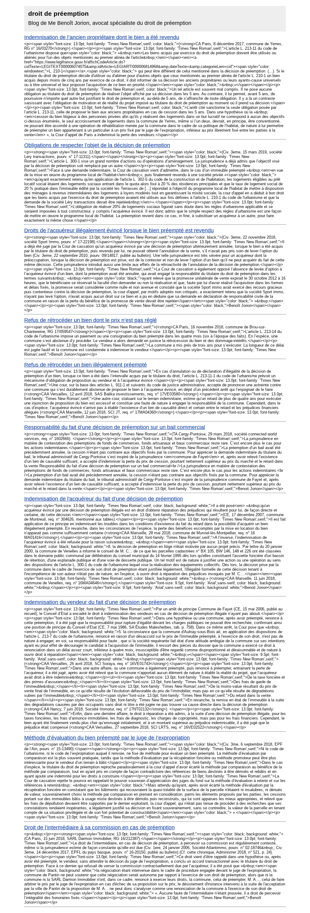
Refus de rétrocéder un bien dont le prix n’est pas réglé (90, 320)
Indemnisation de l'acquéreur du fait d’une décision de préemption (103, 499)
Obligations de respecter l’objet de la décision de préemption (97, 145)
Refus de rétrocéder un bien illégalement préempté (85, 365)
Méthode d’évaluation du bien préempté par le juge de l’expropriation (107, 738)
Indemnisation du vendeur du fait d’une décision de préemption (100, 602)
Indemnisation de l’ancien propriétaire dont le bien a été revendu (101, 37)
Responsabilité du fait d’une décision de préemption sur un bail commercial (114, 427)
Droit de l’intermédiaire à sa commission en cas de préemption (99, 827)
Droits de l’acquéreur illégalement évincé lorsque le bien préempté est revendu (119, 230)
